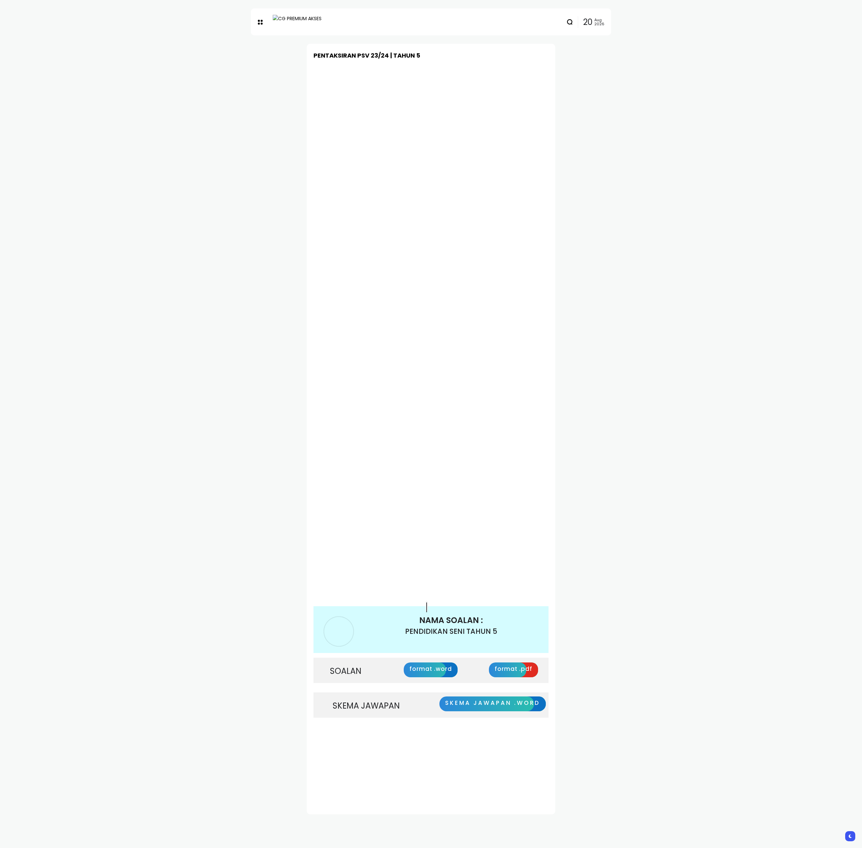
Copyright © (411, 745)
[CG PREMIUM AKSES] (306, 22)
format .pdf (513, 669)
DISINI (330, 780)
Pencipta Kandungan (349, 745)
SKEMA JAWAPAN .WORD (492, 703)
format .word (430, 669)
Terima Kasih (462, 745)
